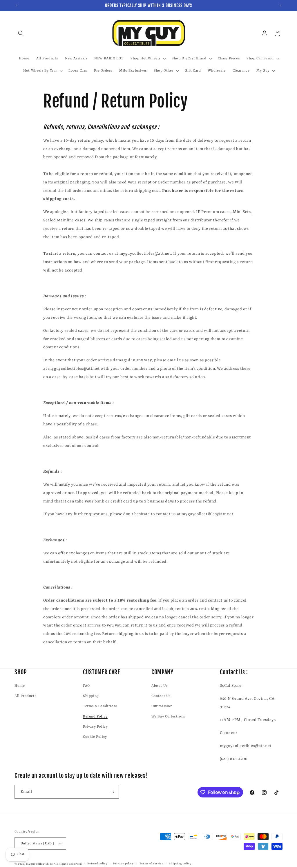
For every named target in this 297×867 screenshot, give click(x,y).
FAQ (86, 686)
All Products (25, 696)
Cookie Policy (95, 737)
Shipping (91, 696)
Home (20, 686)
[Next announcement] (280, 5)
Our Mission (162, 706)
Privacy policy (123, 863)
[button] (21, 33)
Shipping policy (180, 863)
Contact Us (161, 696)
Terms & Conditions (100, 706)
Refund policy (97, 863)
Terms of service (152, 863)
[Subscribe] (112, 792)
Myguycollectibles (39, 864)
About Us (159, 686)
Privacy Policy (95, 727)
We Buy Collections (168, 717)
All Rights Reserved (68, 864)
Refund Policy (95, 717)
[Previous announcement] (16, 5)
